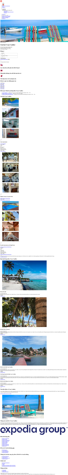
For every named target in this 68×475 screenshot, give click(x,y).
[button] (34, 421)
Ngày (1, 48)
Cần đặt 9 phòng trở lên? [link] (4, 59)
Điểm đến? (2, 47)
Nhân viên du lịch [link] (4, 458)
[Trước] (0, 387)
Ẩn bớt (2, 295)
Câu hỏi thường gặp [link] (5, 450)
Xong (8, 59)
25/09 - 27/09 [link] (2, 87)
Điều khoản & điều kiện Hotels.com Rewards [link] (9, 466)
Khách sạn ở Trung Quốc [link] (6, 440)
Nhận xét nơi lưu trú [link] (5, 452)
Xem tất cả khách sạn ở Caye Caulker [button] (5, 393)
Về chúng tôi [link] (4, 470)
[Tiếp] (1, 387)
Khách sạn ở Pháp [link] (5, 442)
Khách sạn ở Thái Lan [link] (5, 444)
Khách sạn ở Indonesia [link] (5, 445)
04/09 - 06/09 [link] (2, 83)
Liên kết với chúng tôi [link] (5, 456)
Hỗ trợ (3, 6)
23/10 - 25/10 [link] (2, 88)
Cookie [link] (3, 464)
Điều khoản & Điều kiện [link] (5, 462)
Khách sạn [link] (3, 14)
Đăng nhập (4, 9)
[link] (12, 12)
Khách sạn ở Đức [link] (4, 441)
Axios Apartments (4, 92)
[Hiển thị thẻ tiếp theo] (1, 255)
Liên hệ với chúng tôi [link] (5, 451)
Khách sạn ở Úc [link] (4, 443)
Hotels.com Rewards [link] (5, 471)
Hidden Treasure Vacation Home (7, 93)
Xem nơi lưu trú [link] (2, 296)
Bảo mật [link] (3, 463)
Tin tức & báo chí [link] (4, 457)
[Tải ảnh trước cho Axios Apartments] (0, 139)
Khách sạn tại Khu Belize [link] (6, 16)
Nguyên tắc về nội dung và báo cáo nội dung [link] (8, 465)
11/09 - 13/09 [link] (2, 85)
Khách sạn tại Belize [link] (5, 17)
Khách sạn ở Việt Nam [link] (5, 438)
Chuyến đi (3, 7)
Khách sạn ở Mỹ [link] (4, 439)
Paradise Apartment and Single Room (7, 94)
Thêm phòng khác (3, 58)
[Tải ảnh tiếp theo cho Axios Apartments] (1, 139)
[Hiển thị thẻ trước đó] (0, 255)
